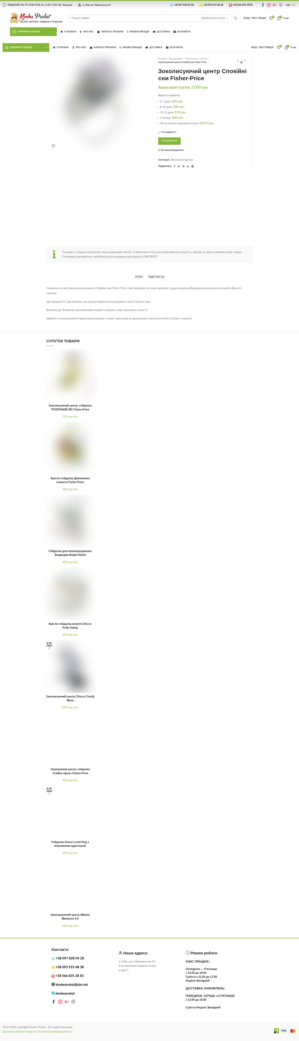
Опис (139, 276)
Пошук (235, 18)
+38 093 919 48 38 (213, 5)
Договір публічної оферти (19, 1031)
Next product (245, 60)
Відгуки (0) (156, 276)
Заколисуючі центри (196, 59)
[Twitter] (178, 166)
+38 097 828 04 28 (184, 5)
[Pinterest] (183, 166)
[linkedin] (188, 166)
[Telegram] (192, 166)
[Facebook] (174, 166)
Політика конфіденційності (55, 1031)
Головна (162, 59)
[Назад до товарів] (241, 60)
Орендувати (169, 141)
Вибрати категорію (213, 18)
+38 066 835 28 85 (243, 5)
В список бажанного (172, 150)
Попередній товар (238, 60)
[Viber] (281, 5)
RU (294, 5)
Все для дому (176, 59)
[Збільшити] (53, 145)
